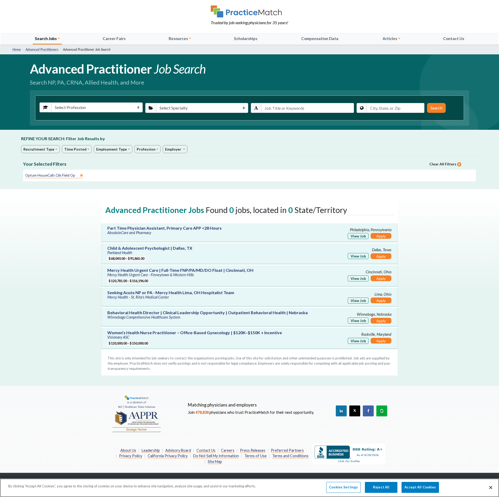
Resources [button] (178, 38)
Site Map (215, 461)
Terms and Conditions (290, 456)
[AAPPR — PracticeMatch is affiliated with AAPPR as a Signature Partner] (136, 413)
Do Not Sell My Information (216, 456)
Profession (146, 149)
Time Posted (75, 149)
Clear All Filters (443, 164)
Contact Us (453, 38)
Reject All (381, 487)
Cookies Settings (343, 487)
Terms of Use (255, 456)
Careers (227, 450)
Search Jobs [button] (46, 38)
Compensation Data (319, 38)
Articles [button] (390, 38)
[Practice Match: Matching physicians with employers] (249, 11)
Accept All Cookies (420, 487)
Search (436, 107)
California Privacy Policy (168, 456)
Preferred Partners (287, 450)
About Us (128, 450)
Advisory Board (178, 450)
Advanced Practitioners (41, 49)
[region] (249, 488)
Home (16, 49)
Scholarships (245, 38)
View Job (358, 236)
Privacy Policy (130, 456)
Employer (173, 149)
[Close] (490, 487)
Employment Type (111, 149)
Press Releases (252, 450)
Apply (381, 236)
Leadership (151, 450)
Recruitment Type (38, 149)
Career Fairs (114, 38)
